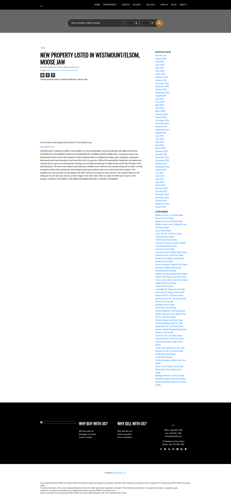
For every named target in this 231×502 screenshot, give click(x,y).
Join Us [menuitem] (164, 5)
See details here (47, 147)
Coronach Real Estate (164, 249)
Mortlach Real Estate (164, 302)
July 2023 (159, 173)
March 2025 (160, 111)
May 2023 (159, 179)
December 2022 (162, 194)
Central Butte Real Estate (166, 240)
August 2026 (160, 59)
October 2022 (161, 201)
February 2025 (161, 114)
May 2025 (159, 105)
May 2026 (159, 68)
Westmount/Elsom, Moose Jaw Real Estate (62, 70)
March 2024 (160, 148)
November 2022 (162, 198)
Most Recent (160, 56)
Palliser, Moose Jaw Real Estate (169, 320)
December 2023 (162, 157)
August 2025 (160, 96)
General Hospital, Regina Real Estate (171, 265)
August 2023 (160, 170)
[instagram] (173, 449)
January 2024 (161, 154)
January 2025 (161, 117)
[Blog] (181, 449)
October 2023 (161, 164)
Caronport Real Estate (164, 237)
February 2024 (161, 151)
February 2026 (161, 77)
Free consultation (124, 437)
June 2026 (159, 65)
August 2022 (160, 207)
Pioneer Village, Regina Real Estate (170, 329)
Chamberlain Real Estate (166, 246)
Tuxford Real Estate (163, 357)
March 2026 (160, 74)
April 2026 (159, 71)
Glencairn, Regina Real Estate (168, 268)
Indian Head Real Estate (165, 283)
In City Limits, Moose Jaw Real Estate (171, 280)
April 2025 (159, 108)
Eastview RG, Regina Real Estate (169, 258)
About (183, 5)
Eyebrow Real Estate (164, 261)
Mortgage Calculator (87, 434)
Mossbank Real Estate (165, 305)
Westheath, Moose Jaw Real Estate (170, 379)
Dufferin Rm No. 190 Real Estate (169, 255)
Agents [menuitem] (126, 5)
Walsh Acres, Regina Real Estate (169, 366)
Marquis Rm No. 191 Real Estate (169, 295)
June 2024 (159, 139)
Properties (109, 5)
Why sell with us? (124, 431)
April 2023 (159, 182)
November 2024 (162, 123)
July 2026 (159, 62)
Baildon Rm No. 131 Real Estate (169, 215)
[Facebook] (161, 449)
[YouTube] (177, 449)
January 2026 (161, 80)
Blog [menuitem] (173, 5)
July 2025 (159, 99)
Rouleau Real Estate (164, 332)
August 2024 (160, 133)
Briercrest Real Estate (164, 218)
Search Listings (85, 437)
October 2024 (161, 127)
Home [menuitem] (97, 5)
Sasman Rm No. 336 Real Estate (169, 339)
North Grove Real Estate (165, 308)
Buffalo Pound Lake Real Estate (169, 221)
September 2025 (162, 93)
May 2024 (159, 142)
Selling (150, 5)
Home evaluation (124, 434)
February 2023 (161, 188)
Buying (136, 5)
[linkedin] (169, 449)
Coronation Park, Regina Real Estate (171, 252)
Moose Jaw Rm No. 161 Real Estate (170, 299)
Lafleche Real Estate (164, 286)
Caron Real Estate (163, 231)
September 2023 (162, 167)
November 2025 (162, 86)
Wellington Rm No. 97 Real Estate (170, 376)
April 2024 (159, 145)
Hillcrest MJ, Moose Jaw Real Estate (170, 277)
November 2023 (162, 160)
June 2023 (159, 176)
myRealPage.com (120, 473)
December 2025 (162, 83)
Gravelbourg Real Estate (165, 271)
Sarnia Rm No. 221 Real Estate (168, 336)
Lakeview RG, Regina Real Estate (170, 292)
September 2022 (162, 204)
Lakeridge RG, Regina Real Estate (170, 289)
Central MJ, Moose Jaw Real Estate (170, 243)
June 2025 (159, 102)
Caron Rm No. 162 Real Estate (168, 234)
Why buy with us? (86, 431)
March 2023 (160, 185)
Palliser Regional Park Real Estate (170, 311)
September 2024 (162, 130)
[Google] (185, 449)
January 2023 (161, 191)
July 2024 (159, 136)
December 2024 (162, 120)
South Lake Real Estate (165, 354)
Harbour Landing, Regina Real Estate (171, 274)
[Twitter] (165, 449)
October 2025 (161, 90)
